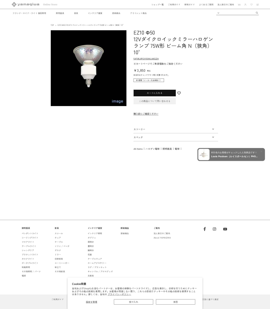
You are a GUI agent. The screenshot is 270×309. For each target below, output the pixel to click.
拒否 (175, 302)
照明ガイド (189, 4)
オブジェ (92, 237)
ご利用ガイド (174, 4)
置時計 (91, 246)
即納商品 (116, 13)
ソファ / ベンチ (62, 246)
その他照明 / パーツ (31, 271)
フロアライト (28, 241)
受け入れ (133, 302)
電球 (177, 148)
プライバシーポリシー (119, 294)
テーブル (59, 241)
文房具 (91, 275)
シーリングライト (30, 237)
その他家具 (60, 271)
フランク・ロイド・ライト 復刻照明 (29, 13)
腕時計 (91, 250)
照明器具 (60, 13)
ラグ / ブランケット (97, 267)
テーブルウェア (95, 258)
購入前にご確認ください (146, 113)
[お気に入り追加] (197, 93)
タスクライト (28, 258)
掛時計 (91, 241)
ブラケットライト (30, 254)
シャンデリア (28, 250)
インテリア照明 (95, 233)
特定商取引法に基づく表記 (206, 299)
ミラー (58, 254)
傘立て (58, 267)
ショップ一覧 (157, 4)
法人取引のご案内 (226, 4)
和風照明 (26, 267)
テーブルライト (29, 246)
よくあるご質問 (206, 4)
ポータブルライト (30, 263)
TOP (52, 25)
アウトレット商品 (138, 13)
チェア (58, 237)
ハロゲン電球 (153, 148)
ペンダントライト (30, 233)
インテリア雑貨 (95, 13)
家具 (76, 13)
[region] (174, 82)
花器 (90, 254)
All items (138, 148)
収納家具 (59, 258)
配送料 (136, 75)
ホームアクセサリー (97, 263)
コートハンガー (62, 263)
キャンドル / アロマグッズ (100, 271)
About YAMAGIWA (162, 237)
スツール (59, 233)
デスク (58, 250)
